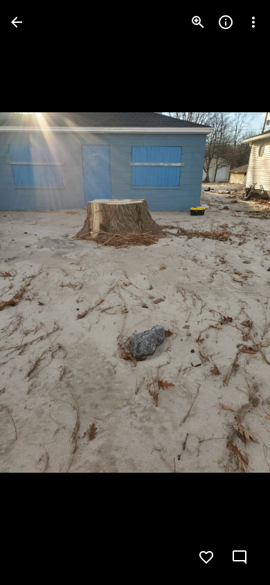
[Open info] (226, 22)
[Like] (206, 557)
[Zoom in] (198, 22)
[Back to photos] (16, 22)
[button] (38, 292)
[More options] (253, 22)
